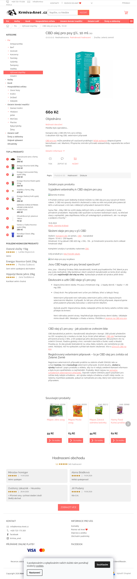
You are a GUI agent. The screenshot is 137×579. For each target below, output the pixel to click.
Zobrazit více (68, 507)
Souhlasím (102, 564)
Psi (8, 40)
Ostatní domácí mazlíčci (18, 104)
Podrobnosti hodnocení (80, 37)
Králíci (13, 94)
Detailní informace (54, 151)
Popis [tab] (49, 175)
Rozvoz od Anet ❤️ (72, 3)
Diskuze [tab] (83, 175)
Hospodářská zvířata (16, 86)
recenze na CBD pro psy (116, 318)
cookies (39, 565)
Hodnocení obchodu (68, 458)
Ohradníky (12, 144)
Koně (9, 83)
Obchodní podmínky (80, 536)
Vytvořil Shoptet (124, 573)
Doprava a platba (79, 533)
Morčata (14, 118)
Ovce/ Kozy (15, 90)
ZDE (87, 248)
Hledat (83, 12)
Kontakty (54, 3)
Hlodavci (14, 111)
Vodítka (13, 68)
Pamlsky (13, 58)
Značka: (104, 37)
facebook (14, 534)
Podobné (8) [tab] (59, 175)
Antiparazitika (16, 44)
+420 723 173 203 (18, 530)
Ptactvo (13, 122)
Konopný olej (61, 236)
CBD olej (110, 336)
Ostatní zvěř (13, 133)
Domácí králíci (16, 108)
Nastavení (34, 572)
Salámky (14, 61)
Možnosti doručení (54, 124)
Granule (13, 51)
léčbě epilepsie (100, 140)
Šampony (14, 65)
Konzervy (14, 54)
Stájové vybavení (15, 140)
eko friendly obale (72, 254)
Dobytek (13, 101)
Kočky (10, 79)
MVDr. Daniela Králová (58, 225)
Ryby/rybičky (15, 126)
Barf (12, 47)
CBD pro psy (51, 140)
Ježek (12, 115)
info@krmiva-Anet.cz (19, 526)
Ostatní (13, 76)
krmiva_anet (15, 538)
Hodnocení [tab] (72, 175)
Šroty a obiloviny (15, 136)
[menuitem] (7, 21)
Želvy (12, 129)
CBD (79, 236)
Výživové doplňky (17, 72)
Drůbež (13, 97)
